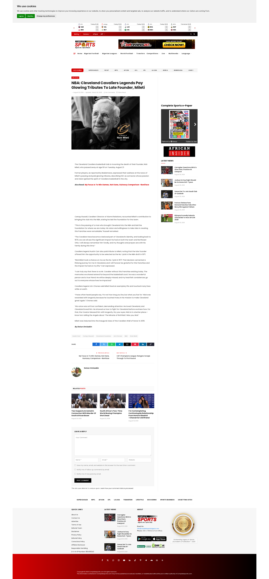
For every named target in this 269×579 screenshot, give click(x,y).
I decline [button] (30, 16)
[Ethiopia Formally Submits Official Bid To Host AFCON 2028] (167, 218)
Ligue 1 (191, 70)
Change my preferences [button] (46, 16)
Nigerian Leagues (109, 53)
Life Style (75, 78)
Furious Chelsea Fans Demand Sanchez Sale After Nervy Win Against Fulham (185, 205)
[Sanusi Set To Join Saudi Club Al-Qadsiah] (167, 194)
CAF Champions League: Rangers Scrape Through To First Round (133, 357)
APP (102, 34)
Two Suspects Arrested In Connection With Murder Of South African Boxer (83, 413)
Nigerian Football (91, 53)
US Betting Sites (185, 500)
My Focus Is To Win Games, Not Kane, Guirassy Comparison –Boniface (117, 185)
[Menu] (74, 53)
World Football (126, 53)
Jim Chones (118, 336)
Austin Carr (76, 336)
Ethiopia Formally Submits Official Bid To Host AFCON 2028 (185, 217)
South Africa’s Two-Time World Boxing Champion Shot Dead (111, 413)
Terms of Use (76, 525)
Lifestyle (140, 500)
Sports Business (167, 500)
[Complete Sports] (85, 44)
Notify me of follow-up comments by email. (93, 470)
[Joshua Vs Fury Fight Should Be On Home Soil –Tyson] (167, 183)
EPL (144, 70)
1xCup (106, 70)
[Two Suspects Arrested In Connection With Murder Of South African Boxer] (84, 401)
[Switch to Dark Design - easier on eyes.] (191, 34)
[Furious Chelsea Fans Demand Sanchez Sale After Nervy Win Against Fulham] (167, 205)
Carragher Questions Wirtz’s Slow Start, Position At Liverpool (186, 169)
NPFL (116, 70)
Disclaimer (75, 531)
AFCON (126, 70)
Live (163, 53)
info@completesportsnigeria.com (148, 528)
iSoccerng (152, 500)
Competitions (152, 53)
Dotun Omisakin (91, 368)
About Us (74, 515)
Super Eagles (93, 70)
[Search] (194, 34)
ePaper (95, 34)
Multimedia (173, 53)
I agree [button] (21, 16)
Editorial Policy (76, 538)
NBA (126, 336)
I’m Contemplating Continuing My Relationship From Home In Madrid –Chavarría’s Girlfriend (141, 414)
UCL (136, 70)
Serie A (165, 70)
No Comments (110, 92)
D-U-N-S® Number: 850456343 (82, 552)
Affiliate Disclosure (78, 545)
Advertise (74, 521)
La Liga (154, 70)
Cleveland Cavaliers (103, 336)
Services (86, 34)
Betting (76, 34)
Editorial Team (76, 528)
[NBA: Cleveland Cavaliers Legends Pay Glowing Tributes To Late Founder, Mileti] (105, 149)
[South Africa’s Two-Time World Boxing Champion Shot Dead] (113, 401)
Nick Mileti (133, 336)
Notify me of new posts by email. (89, 474)
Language (186, 53)
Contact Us (75, 518)
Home (79, 53)
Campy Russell (88, 336)
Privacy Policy (76, 535)
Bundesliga (178, 70)
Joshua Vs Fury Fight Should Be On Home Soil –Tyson (185, 181)
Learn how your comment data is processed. (117, 488)
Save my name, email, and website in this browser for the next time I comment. (106, 465)
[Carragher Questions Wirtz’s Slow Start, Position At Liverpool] (167, 170)
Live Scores (77, 70)
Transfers (140, 53)
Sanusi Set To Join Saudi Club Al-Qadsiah (186, 192)
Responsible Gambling (79, 548)
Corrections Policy (78, 541)
